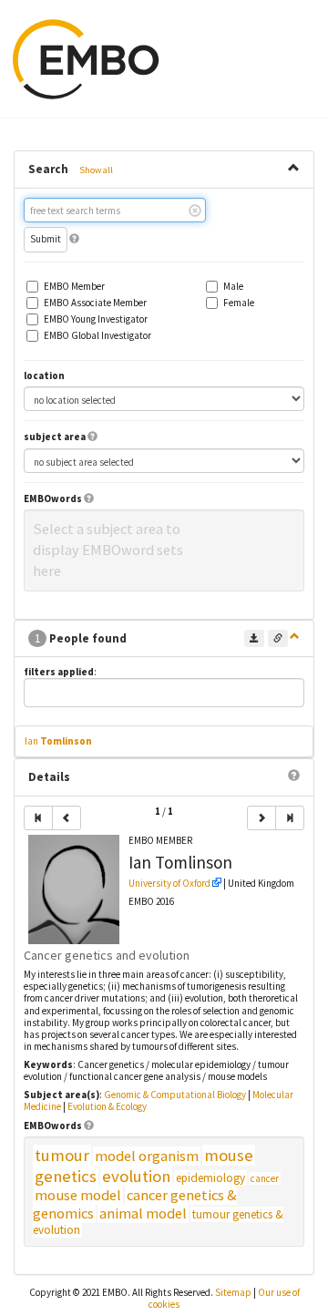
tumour (62, 1155)
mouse (228, 1155)
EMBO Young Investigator (96, 319)
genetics (66, 1176)
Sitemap (233, 1292)
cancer (265, 1178)
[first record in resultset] (38, 818)
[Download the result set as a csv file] (254, 638)
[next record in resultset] (261, 818)
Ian (58, 741)
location (44, 376)
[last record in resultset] (289, 818)
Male (233, 287)
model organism (147, 1156)
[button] (74, 238)
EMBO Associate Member (95, 303)
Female (238, 303)
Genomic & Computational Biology (175, 1094)
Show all (96, 170)
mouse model (78, 1195)
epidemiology (210, 1178)
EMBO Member (74, 287)
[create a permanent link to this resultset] (278, 638)
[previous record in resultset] (66, 818)
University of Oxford (169, 883)
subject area (55, 437)
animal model (143, 1213)
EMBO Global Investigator (97, 336)
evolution (136, 1176)
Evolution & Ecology (107, 1106)
